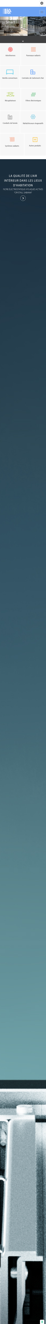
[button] (3, 26)
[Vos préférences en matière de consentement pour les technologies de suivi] (42, 1322)
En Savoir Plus (21, 30)
